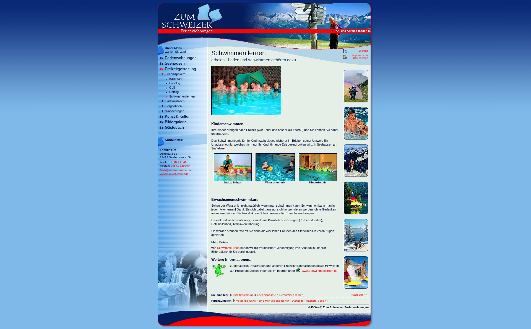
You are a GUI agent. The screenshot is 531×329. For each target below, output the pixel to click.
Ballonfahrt (176, 78)
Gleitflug (174, 83)
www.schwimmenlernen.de (319, 270)
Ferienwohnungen (181, 58)
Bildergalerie (176, 122)
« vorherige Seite (245, 300)
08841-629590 (180, 165)
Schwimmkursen (228, 247)
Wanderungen (174, 111)
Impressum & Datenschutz (360, 57)
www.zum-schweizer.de (174, 173)
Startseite (297, 300)
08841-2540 (179, 162)
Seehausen (175, 63)
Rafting (174, 92)
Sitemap (363, 50)
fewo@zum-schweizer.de (175, 170)
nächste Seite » (316, 300)
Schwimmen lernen (182, 96)
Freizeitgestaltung (180, 69)
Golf (172, 87)
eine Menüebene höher (274, 300)
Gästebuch (174, 127)
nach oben (358, 294)
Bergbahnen (173, 106)
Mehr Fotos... (220, 242)
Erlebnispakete (175, 74)
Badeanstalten (174, 101)
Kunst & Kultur (177, 116)
